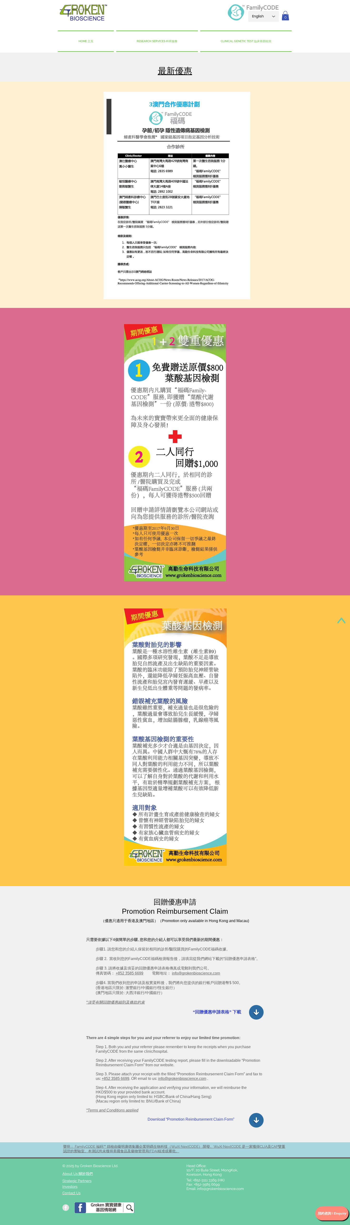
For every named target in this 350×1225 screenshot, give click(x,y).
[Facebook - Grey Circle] (65, 1207)
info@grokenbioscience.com (196, 973)
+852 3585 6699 (129, 973)
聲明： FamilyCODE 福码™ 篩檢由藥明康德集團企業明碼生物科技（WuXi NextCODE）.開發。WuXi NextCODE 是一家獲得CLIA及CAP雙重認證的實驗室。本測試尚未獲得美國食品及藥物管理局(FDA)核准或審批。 (174, 1148)
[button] (285, 15)
